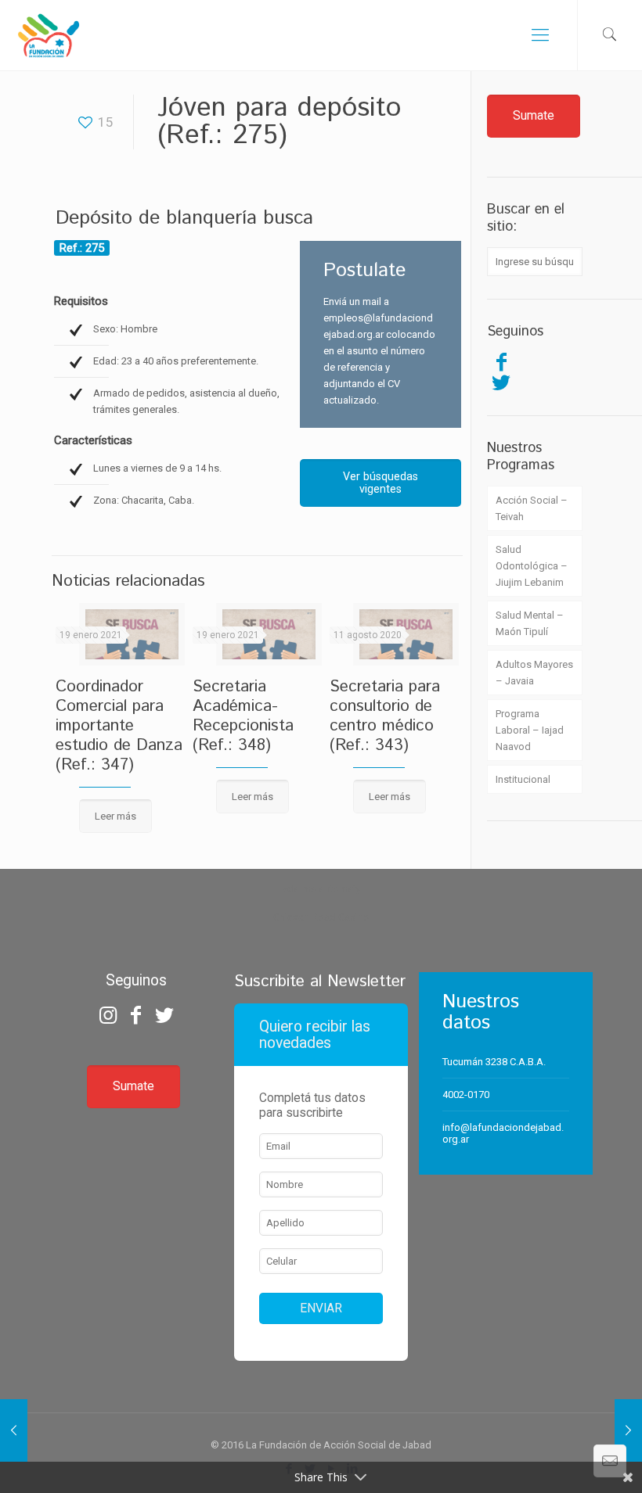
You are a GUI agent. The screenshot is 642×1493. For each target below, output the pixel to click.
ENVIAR (321, 1308)
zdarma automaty (321, 889)
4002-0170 (465, 1094)
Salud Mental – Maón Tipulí (530, 623)
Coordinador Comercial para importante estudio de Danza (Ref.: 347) (119, 726)
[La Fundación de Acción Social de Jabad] (48, 35)
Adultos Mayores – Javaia (534, 673)
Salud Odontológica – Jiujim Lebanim (532, 566)
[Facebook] (501, 362)
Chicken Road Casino (321, 917)
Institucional (523, 779)
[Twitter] (501, 382)
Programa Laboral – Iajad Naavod (530, 730)
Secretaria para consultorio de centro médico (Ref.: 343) (385, 716)
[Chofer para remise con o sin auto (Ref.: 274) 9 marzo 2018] (13, 1430)
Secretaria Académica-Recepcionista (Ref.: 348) (243, 716)
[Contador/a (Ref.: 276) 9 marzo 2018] (628, 1430)
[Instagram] (107, 1015)
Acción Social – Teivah (532, 508)
